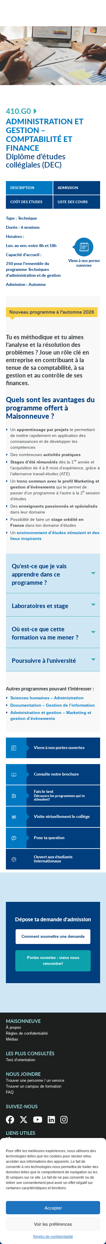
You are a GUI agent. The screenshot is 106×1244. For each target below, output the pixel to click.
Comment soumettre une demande (53, 936)
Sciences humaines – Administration (47, 697)
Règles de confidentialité (53, 1237)
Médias (12, 1039)
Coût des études (26, 202)
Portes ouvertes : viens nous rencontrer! (53, 960)
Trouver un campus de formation (33, 1086)
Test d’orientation (20, 1060)
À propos (13, 1027)
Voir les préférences (53, 1224)
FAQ (10, 1092)
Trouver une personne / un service (35, 1080)
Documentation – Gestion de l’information (52, 705)
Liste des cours (73, 202)
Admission (68, 188)
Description (22, 188)
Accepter (53, 1208)
